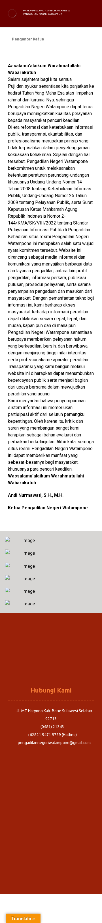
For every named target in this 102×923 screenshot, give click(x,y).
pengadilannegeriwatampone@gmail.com (54, 742)
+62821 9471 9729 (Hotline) (52, 734)
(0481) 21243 (52, 726)
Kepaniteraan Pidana (51, 652)
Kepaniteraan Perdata (51, 659)
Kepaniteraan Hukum (51, 667)
